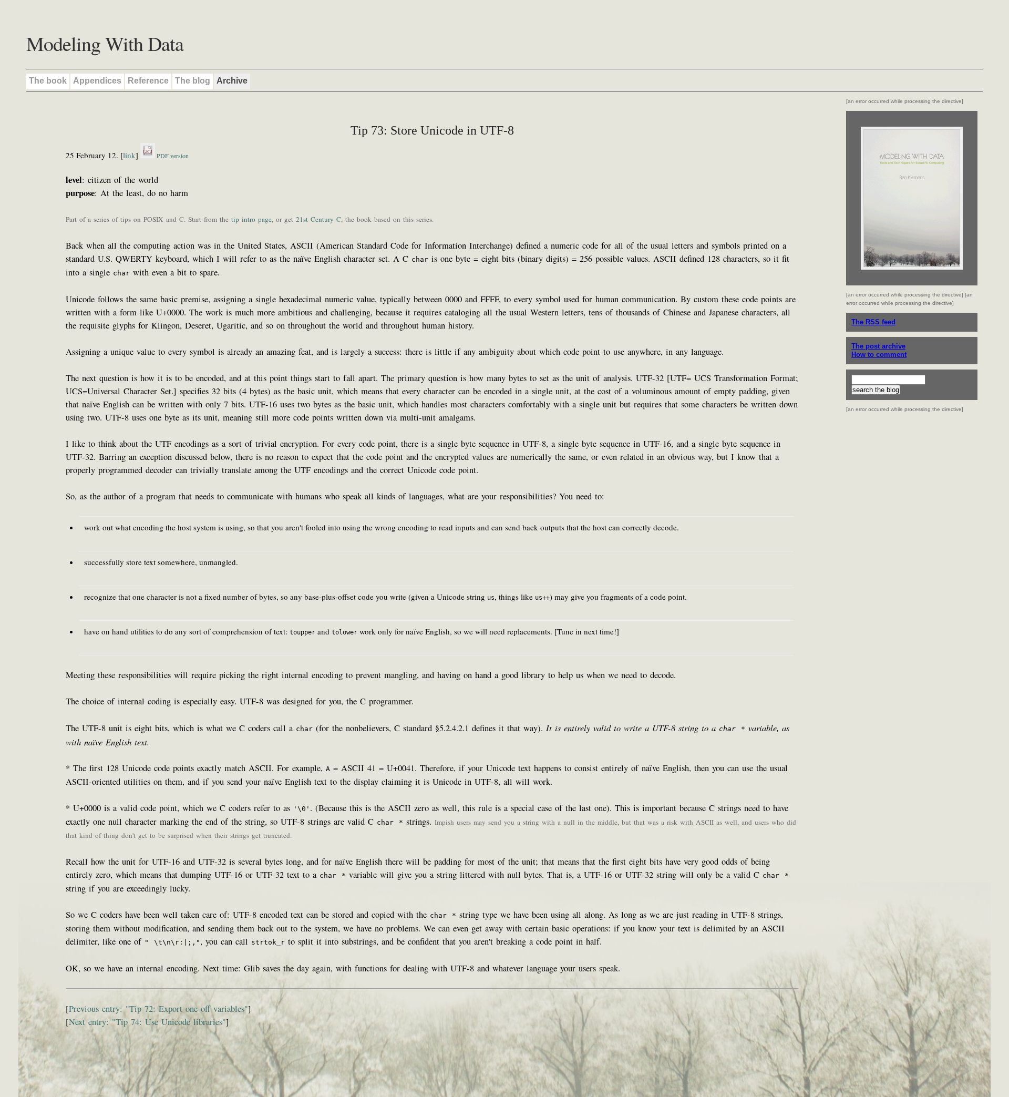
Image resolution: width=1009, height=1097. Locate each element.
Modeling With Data (104, 43)
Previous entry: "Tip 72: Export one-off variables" (158, 1008)
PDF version (172, 155)
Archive (232, 80)
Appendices (97, 80)
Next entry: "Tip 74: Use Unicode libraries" (147, 1022)
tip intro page (251, 219)
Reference (148, 80)
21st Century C (318, 219)
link (129, 155)
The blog (192, 80)
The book (48, 80)
